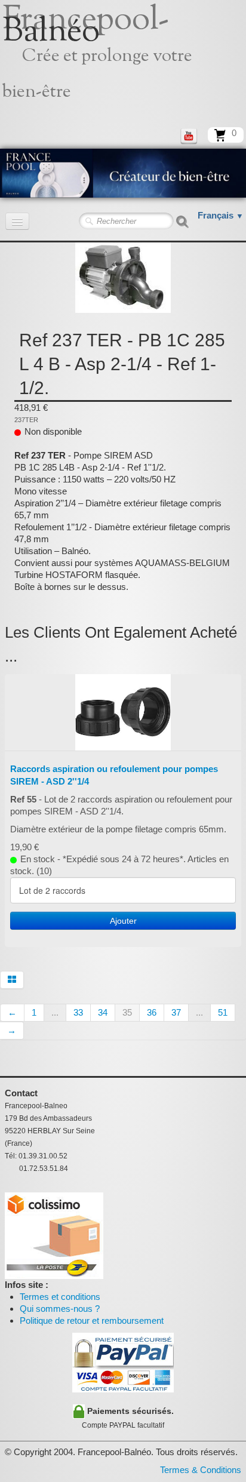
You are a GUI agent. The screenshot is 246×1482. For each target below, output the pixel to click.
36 (151, 1012)
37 (176, 1012)
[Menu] (17, 221)
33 (78, 1012)
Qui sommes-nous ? (60, 1308)
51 (222, 1012)
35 (127, 1012)
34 (102, 1012)
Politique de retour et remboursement (92, 1320)
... (55, 1012)
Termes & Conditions (200, 1470)
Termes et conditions (60, 1297)
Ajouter (123, 921)
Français (221, 215)
